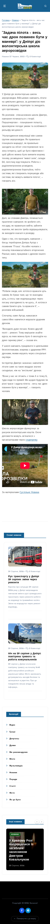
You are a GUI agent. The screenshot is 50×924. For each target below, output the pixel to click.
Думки (12, 745)
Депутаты (14, 739)
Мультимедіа (15, 766)
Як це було (15, 800)
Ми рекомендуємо (18, 752)
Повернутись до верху (26, 919)
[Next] (42, 822)
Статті (12, 786)
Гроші (12, 732)
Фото (12, 793)
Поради (13, 779)
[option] (25, 849)
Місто (12, 759)
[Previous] (37, 822)
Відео (12, 725)
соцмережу (31, 440)
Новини (15, 20)
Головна (6, 20)
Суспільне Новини (29, 492)
